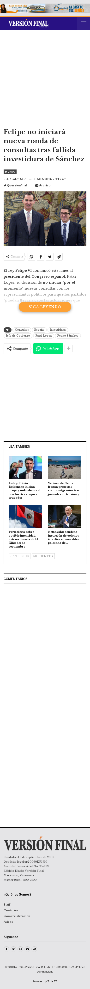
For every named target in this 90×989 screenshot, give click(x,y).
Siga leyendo (45, 307)
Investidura (58, 329)
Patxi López (44, 335)
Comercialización (17, 916)
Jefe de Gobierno (18, 335)
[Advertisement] (45, 80)
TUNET (52, 981)
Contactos (11, 910)
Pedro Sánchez (67, 335)
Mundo (10, 171)
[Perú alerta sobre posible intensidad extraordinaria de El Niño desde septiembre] (25, 516)
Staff (7, 904)
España (39, 329)
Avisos (8, 921)
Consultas (22, 329)
